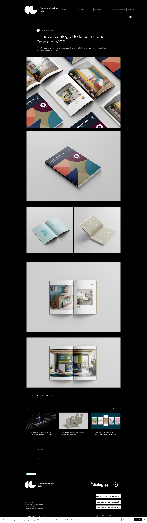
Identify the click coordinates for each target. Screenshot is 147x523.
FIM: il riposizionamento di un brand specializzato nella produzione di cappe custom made (41, 433)
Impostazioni (127, 520)
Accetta (138, 520)
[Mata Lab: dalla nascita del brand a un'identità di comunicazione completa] (73, 421)
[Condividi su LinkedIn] (47, 396)
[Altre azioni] (109, 30)
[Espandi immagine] (49, 230)
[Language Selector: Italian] (133, 17)
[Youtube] (109, 515)
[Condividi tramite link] (52, 396)
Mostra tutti (116, 409)
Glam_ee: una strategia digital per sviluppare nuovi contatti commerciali (105, 433)
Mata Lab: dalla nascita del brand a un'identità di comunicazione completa (72, 433)
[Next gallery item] (118, 362)
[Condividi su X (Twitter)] (42, 396)
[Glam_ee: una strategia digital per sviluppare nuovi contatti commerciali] (105, 421)
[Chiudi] (144, 519)
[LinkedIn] (103, 515)
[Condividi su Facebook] (37, 396)
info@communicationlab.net (34, 508)
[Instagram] (97, 515)
